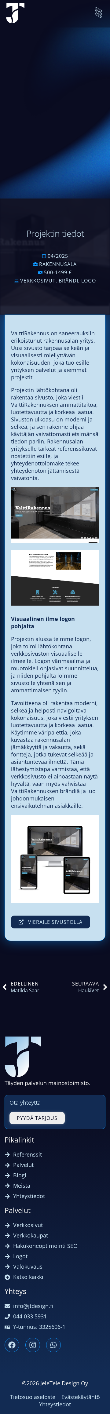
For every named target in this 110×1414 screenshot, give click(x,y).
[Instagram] (32, 1345)
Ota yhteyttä (25, 1102)
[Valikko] (98, 12)
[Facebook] (12, 1345)
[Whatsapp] (53, 1345)
